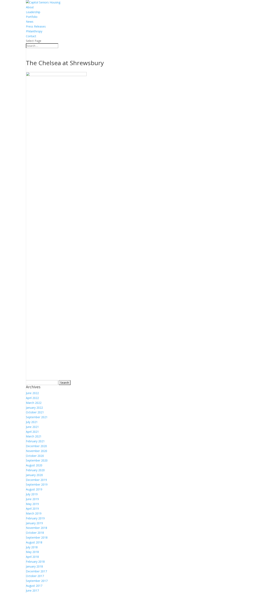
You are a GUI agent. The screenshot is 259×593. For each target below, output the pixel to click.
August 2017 (34, 586)
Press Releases (36, 26)
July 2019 (32, 494)
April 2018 (32, 557)
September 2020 (37, 460)
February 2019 (35, 518)
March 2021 (33, 436)
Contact (31, 36)
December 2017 (36, 571)
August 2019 (34, 489)
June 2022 (32, 393)
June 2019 (32, 499)
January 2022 (34, 407)
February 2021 (35, 441)
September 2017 (37, 581)
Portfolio (31, 17)
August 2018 (34, 542)
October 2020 (35, 456)
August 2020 (34, 465)
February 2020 (35, 470)
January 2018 (34, 566)
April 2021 (32, 432)
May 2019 (32, 504)
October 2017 (35, 576)
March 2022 (33, 403)
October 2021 (35, 412)
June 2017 (32, 590)
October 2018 (35, 533)
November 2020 (36, 451)
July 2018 (32, 547)
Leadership (33, 12)
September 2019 (37, 484)
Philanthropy (34, 31)
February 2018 (35, 561)
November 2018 (36, 528)
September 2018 (37, 537)
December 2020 (36, 446)
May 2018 (32, 552)
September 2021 (37, 417)
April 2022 (32, 398)
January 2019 (34, 523)
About (30, 7)
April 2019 (32, 508)
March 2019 (33, 513)
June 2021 (32, 427)
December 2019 (36, 480)
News (29, 21)
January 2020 (34, 475)
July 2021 (32, 422)
